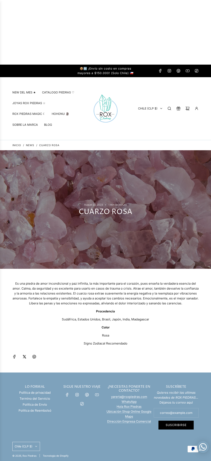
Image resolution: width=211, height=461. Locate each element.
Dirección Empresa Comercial (129, 421)
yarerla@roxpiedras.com (129, 397)
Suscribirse (176, 425)
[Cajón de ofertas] (178, 108)
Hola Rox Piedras (129, 407)
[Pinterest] (178, 71)
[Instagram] (169, 71)
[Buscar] (169, 108)
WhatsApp (129, 402)
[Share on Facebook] (14, 357)
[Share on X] (24, 357)
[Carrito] (187, 108)
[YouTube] (187, 71)
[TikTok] (196, 71)
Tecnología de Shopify (56, 455)
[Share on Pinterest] (34, 357)
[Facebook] (160, 71)
